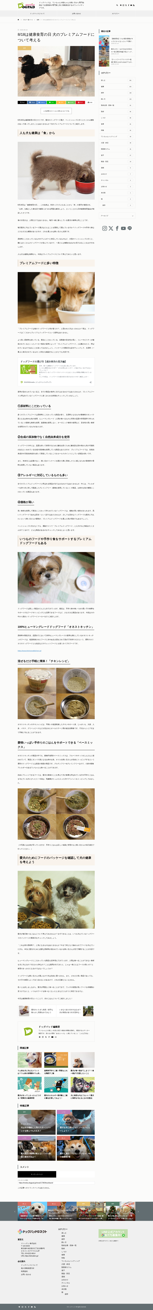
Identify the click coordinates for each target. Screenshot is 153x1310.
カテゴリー (115, 13)
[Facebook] (129, 5)
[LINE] (121, 5)
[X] (126, 5)
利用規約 (24, 1271)
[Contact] (56, 1037)
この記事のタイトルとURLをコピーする (56, 111)
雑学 (24, 1112)
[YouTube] (131, 5)
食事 (24, 48)
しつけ (63, 1112)
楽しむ (63, 1138)
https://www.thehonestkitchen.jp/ (29, 651)
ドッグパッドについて (37, 13)
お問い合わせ (76, 13)
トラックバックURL (23, 1180)
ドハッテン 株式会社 (28, 1243)
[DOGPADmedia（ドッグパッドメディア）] (26, 5)
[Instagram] (123, 5)
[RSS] (134, 5)
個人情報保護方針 (27, 1268)
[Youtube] (123, 228)
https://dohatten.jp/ (31, 1256)
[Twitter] (111, 228)
